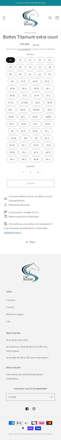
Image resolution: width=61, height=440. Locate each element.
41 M (35, 131)
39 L (23, 116)
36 (30, 67)
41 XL (14, 138)
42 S (47, 138)
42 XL (36, 145)
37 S (25, 95)
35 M (12, 88)
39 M (11, 116)
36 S (24, 88)
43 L (24, 152)
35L (26, 138)
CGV (8, 321)
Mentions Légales (15, 314)
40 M (23, 123)
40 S (12, 123)
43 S (48, 145)
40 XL (48, 123)
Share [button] (32, 241)
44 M (48, 152)
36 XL (12, 95)
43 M (12, 152)
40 (20, 74)
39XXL (49, 116)
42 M (12, 145)
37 (40, 67)
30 (12, 131)
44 (12, 81)
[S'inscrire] (51, 397)
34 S (23, 81)
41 (30, 74)
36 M (36, 88)
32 (40, 60)
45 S (24, 159)
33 (49, 60)
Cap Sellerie (18, 434)
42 (40, 74)
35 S (47, 81)
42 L (24, 145)
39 (10, 74)
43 (49, 74)
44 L (12, 159)
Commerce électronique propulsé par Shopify (37, 434)
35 (20, 67)
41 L (47, 131)
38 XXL (36, 109)
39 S (49, 109)
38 (50, 67)
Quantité (30, 166)
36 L (48, 88)
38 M (49, 102)
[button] (3, 17)
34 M (35, 81)
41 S (23, 131)
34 (10, 67)
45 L (48, 159)
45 (36, 138)
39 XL (35, 116)
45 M (36, 159)
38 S (38, 102)
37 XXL (24, 102)
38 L (10, 109)
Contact (10, 307)
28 (10, 60)
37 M (36, 95)
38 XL (23, 109)
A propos (10, 300)
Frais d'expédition (24, 49)
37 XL (11, 102)
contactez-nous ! (13, 232)
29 (20, 60)
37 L (48, 95)
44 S (36, 152)
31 (30, 60)
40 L (35, 123)
